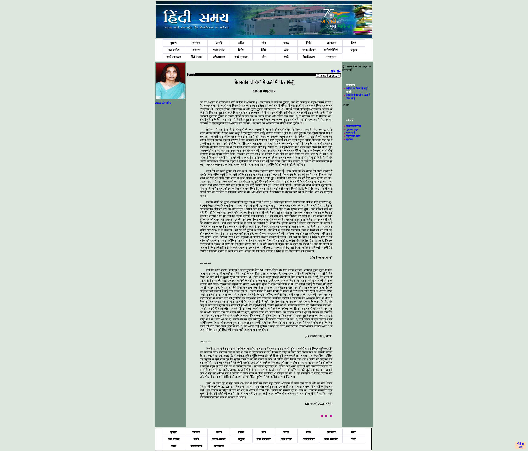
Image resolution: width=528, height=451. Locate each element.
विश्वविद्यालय (309, 56)
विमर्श (353, 42)
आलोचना (331, 42)
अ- (339, 71)
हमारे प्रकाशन (241, 56)
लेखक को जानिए (163, 102)
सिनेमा (241, 49)
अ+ (333, 71)
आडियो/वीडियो (331, 49)
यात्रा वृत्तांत (218, 49)
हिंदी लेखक (196, 56)
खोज (264, 56)
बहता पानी (350, 132)
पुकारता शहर (352, 129)
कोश (286, 49)
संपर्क (286, 56)
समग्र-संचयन (308, 49)
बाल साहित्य (173, 49)
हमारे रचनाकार (174, 56)
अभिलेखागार (219, 56)
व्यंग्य (264, 42)
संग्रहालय (331, 56)
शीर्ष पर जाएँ (520, 445)
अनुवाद (353, 49)
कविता (241, 42)
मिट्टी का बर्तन (353, 136)
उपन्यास (196, 42)
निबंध (308, 42)
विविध (263, 49)
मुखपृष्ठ (173, 42)
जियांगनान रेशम (353, 126)
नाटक (286, 42)
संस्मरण (196, 49)
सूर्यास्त (349, 139)
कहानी (219, 42)
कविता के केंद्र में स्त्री (357, 88)
